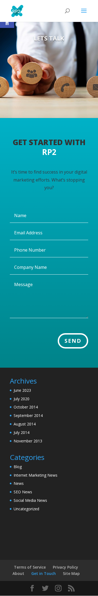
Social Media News (30, 500)
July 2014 (21, 432)
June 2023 (22, 390)
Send (73, 340)
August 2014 (25, 424)
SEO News (23, 491)
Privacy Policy (65, 567)
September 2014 (28, 415)
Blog (18, 466)
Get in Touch (43, 573)
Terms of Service (30, 567)
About (18, 573)
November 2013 (28, 441)
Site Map (71, 573)
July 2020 (21, 398)
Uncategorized (26, 508)
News (19, 483)
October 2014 (26, 407)
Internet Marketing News (35, 475)
